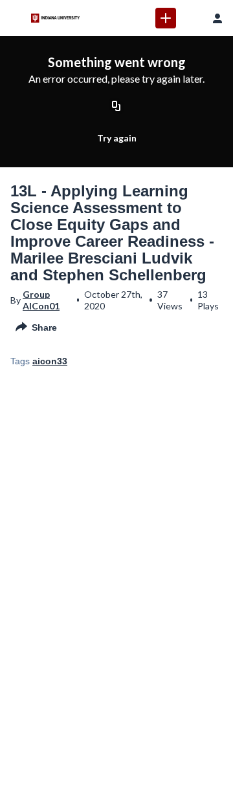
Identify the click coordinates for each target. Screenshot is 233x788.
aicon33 (49, 361)
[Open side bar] (15, 18)
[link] (165, 18)
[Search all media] (191, 18)
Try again (117, 137)
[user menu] (217, 18)
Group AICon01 (41, 300)
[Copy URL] (116, 106)
